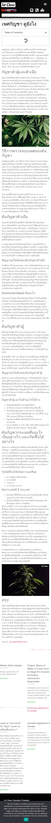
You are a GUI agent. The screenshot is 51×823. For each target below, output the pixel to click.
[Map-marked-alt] (42, 10)
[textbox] (25, 16)
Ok (26, 819)
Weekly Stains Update (11, 665)
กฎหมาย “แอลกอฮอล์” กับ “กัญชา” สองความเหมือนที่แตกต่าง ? (10, 726)
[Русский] (12, 10)
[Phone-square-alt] (37, 10)
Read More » (4, 678)
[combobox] (25, 15)
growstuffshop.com (18, 642)
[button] (45, 4)
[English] (5, 10)
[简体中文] (2, 10)
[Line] (31, 10)
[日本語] (9, 10)
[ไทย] (15, 10)
